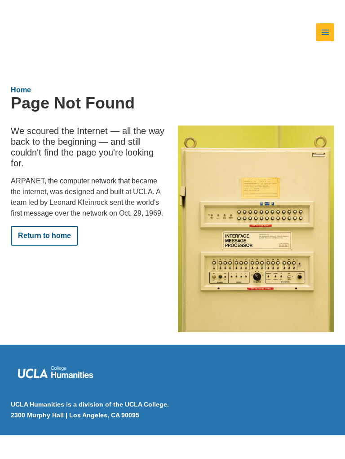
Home (21, 90)
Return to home (44, 235)
